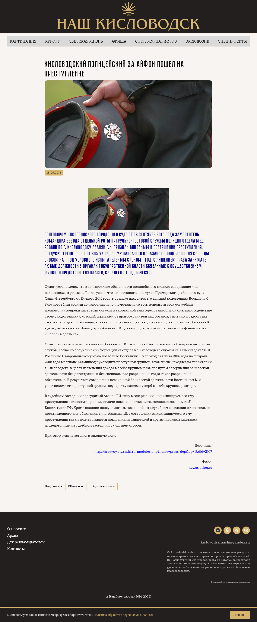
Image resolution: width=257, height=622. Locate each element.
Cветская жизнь (86, 41)
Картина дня (23, 41)
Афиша (119, 41)
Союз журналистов (156, 41)
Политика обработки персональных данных (230, 582)
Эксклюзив (197, 41)
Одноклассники (103, 486)
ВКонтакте (76, 486)
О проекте (16, 529)
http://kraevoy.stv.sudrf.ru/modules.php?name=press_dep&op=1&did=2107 (153, 452)
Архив (12, 535)
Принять (240, 615)
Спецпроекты (232, 41)
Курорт (52, 41)
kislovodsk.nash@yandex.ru (225, 542)
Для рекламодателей (26, 542)
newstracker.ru (200, 468)
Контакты (16, 548)
